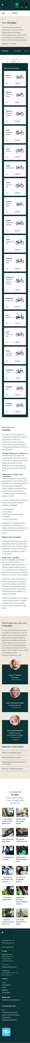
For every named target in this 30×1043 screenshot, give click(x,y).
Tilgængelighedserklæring (9, 1020)
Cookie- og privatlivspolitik (9, 1012)
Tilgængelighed (6, 1017)
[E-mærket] (6, 1032)
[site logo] (7, 5)
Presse (4, 987)
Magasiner (5, 990)
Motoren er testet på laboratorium (11, 752)
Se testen (5, 51)
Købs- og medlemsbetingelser (11, 1015)
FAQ (3, 1010)
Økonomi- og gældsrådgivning (10, 1000)
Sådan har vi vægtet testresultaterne (12, 768)
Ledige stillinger (6, 985)
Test (3, 13)
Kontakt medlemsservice (9, 967)
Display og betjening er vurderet (11, 757)
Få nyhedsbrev (6, 992)
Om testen (17, 51)
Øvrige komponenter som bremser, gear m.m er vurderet (13, 763)
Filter (14, 61)
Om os (4, 982)
